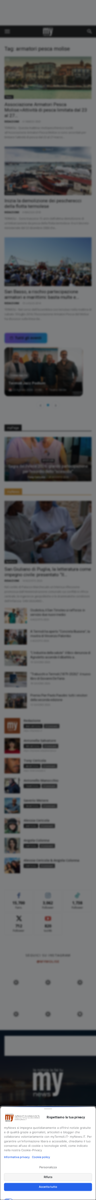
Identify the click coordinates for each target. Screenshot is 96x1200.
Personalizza (47, 1167)
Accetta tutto (48, 1186)
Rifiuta (48, 1177)
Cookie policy (41, 1157)
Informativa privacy (17, 1157)
